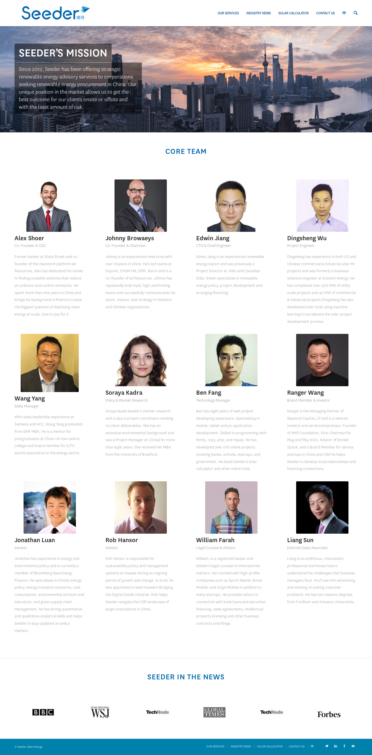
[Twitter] (327, 746)
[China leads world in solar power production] (43, 712)
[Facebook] (344, 746)
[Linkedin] (335, 746)
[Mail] (353, 746)
